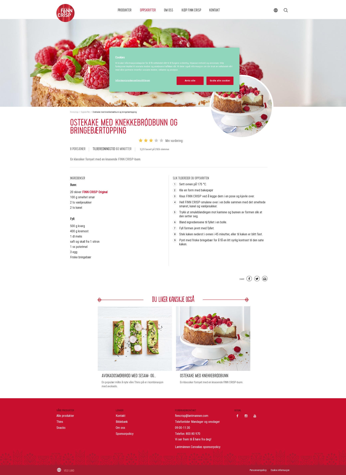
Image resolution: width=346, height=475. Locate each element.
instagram (246, 416)
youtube (255, 416)
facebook (237, 416)
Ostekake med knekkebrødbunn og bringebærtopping (115, 112)
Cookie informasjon (280, 470)
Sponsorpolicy (125, 434)
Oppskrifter (148, 10)
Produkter (125, 10)
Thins (59, 422)
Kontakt (214, 10)
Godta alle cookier (220, 80)
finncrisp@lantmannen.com (191, 416)
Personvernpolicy (258, 470)
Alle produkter (65, 416)
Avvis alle (190, 80)
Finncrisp (74, 112)
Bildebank (122, 422)
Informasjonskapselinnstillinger (132, 80)
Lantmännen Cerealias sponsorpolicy (197, 447)
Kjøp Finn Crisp (191, 10)
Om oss (168, 10)
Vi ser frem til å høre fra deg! (193, 439)
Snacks (60, 428)
